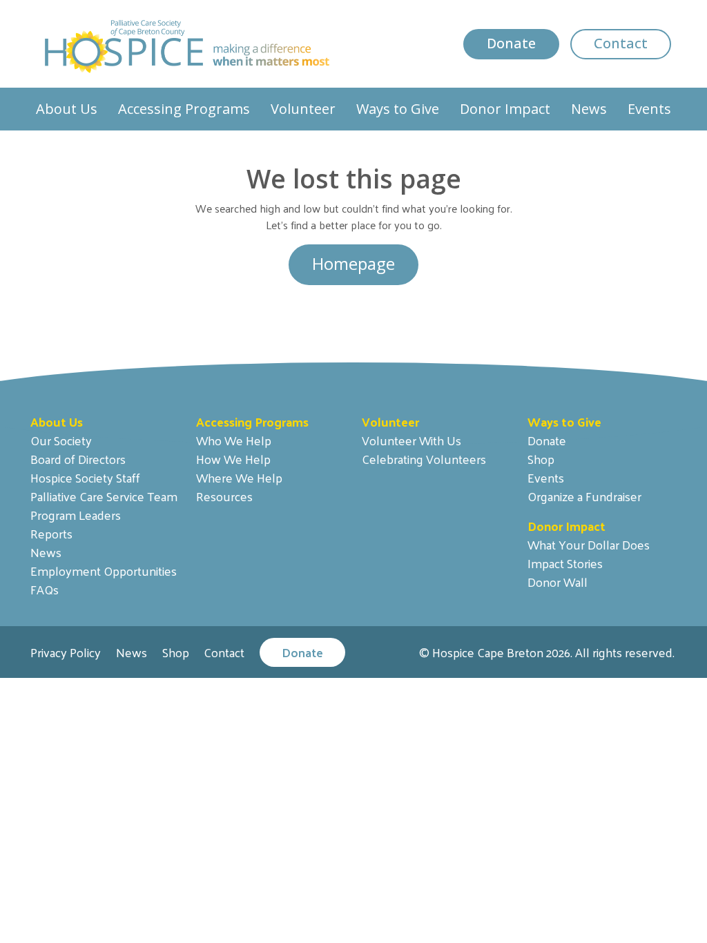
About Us (66, 108)
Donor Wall (557, 581)
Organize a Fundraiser (584, 496)
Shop (540, 458)
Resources (224, 496)
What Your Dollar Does (588, 544)
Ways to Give (397, 108)
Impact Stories (565, 563)
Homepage (353, 263)
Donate (511, 43)
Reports (51, 533)
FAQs (44, 589)
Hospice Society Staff (85, 477)
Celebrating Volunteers (424, 458)
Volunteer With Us (411, 440)
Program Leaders (75, 514)
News (589, 108)
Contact (621, 43)
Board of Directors (78, 458)
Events (649, 108)
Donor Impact (505, 108)
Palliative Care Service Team (103, 496)
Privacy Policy (65, 652)
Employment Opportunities (103, 570)
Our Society (61, 440)
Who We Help (233, 440)
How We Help (233, 458)
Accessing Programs (184, 108)
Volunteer (303, 108)
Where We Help (239, 477)
